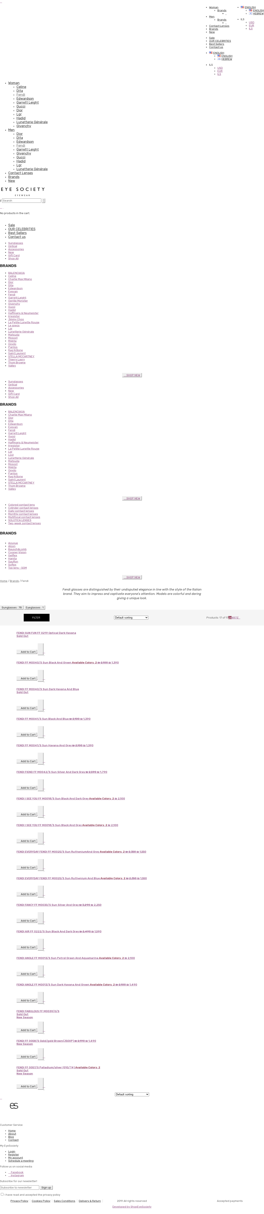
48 (233, 617)
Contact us (216, 47)
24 (230, 617)
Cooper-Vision (17, 552)
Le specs (14, 325)
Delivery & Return (90, 1200)
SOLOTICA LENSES (19, 520)
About (12, 1133)
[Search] (43, 200)
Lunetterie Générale (32, 122)
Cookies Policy (41, 1200)
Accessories (16, 249)
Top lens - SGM (17, 567)
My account (15, 1157)
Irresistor (14, 316)
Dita (19, 91)
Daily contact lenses (21, 510)
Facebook (17, 1172)
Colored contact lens (21, 504)
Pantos (13, 347)
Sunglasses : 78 (12, 607)
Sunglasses (15, 243)
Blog (11, 1136)
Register (13, 1154)
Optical (12, 246)
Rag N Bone (15, 350)
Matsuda (13, 334)
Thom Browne (17, 362)
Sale (212, 37)
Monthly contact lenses (23, 514)
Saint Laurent (17, 353)
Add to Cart (27, 651)
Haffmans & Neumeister (23, 313)
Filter (36, 617)
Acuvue (13, 543)
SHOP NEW (133, 375)
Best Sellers (216, 44)
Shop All (13, 258)
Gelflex (12, 555)
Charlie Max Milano (20, 279)
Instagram (17, 1175)
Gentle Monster (18, 300)
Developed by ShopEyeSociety (131, 1206)
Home (3, 580)
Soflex (12, 564)
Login (11, 1151)
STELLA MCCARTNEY (21, 356)
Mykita (12, 340)
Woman (213, 7)
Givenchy (23, 126)
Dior (19, 110)
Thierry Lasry (16, 359)
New (212, 32)
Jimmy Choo (16, 319)
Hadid (21, 118)
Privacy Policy (19, 1200)
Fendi (20, 95)
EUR (220, 71)
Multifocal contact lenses (24, 517)
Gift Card (14, 255)
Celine (21, 87)
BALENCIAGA (16, 272)
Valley (12, 365)
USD (220, 67)
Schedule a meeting (21, 1160)
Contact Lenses (219, 25)
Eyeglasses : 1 (35, 607)
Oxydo (12, 344)
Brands (221, 10)
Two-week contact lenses (24, 523)
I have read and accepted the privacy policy (32, 1194)
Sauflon (13, 561)
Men (211, 16)
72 (236, 617)
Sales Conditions (64, 1200)
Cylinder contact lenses (23, 507)
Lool (11, 454)
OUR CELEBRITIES (220, 40)
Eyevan (13, 291)
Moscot (13, 337)
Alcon (11, 546)
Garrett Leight (27, 102)
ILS (219, 74)
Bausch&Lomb (17, 549)
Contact (13, 1139)
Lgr (19, 114)
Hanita (12, 558)
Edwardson (25, 99)
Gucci (20, 106)
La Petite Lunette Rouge (23, 322)
